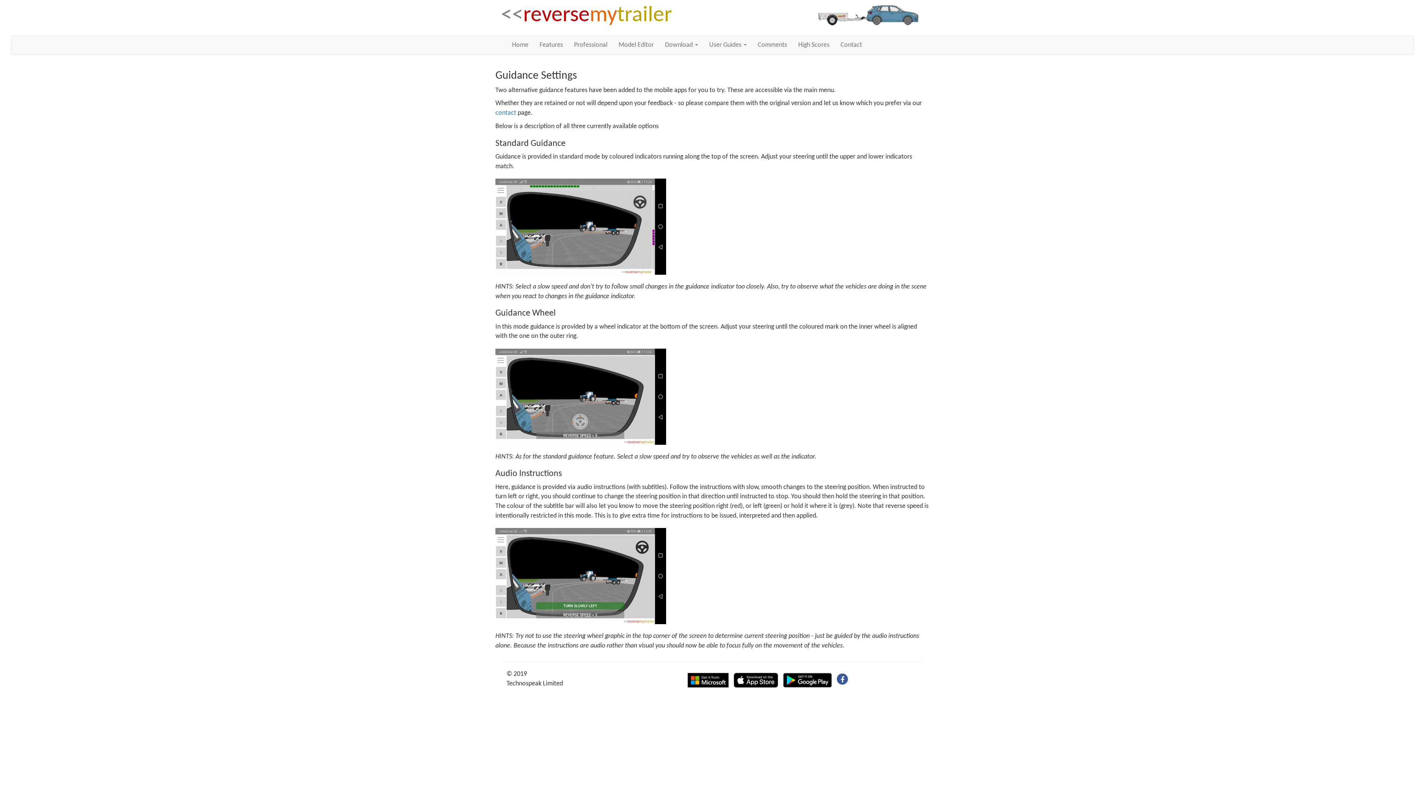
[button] (681, 45)
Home (520, 45)
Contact (851, 45)
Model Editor (636, 45)
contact (505, 113)
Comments (772, 45)
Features (551, 45)
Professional (590, 45)
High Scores (813, 45)
